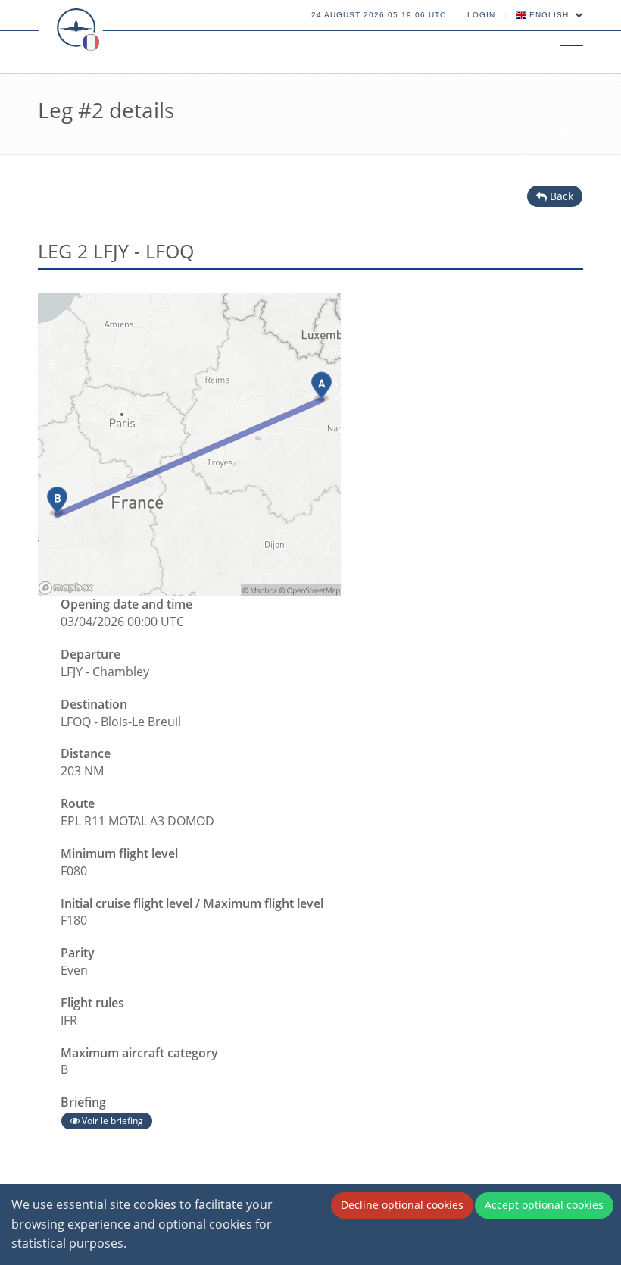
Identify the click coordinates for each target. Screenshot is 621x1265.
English (549, 15)
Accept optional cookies (544, 1205)
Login (481, 15)
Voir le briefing (111, 1120)
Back (560, 196)
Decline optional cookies (402, 1205)
